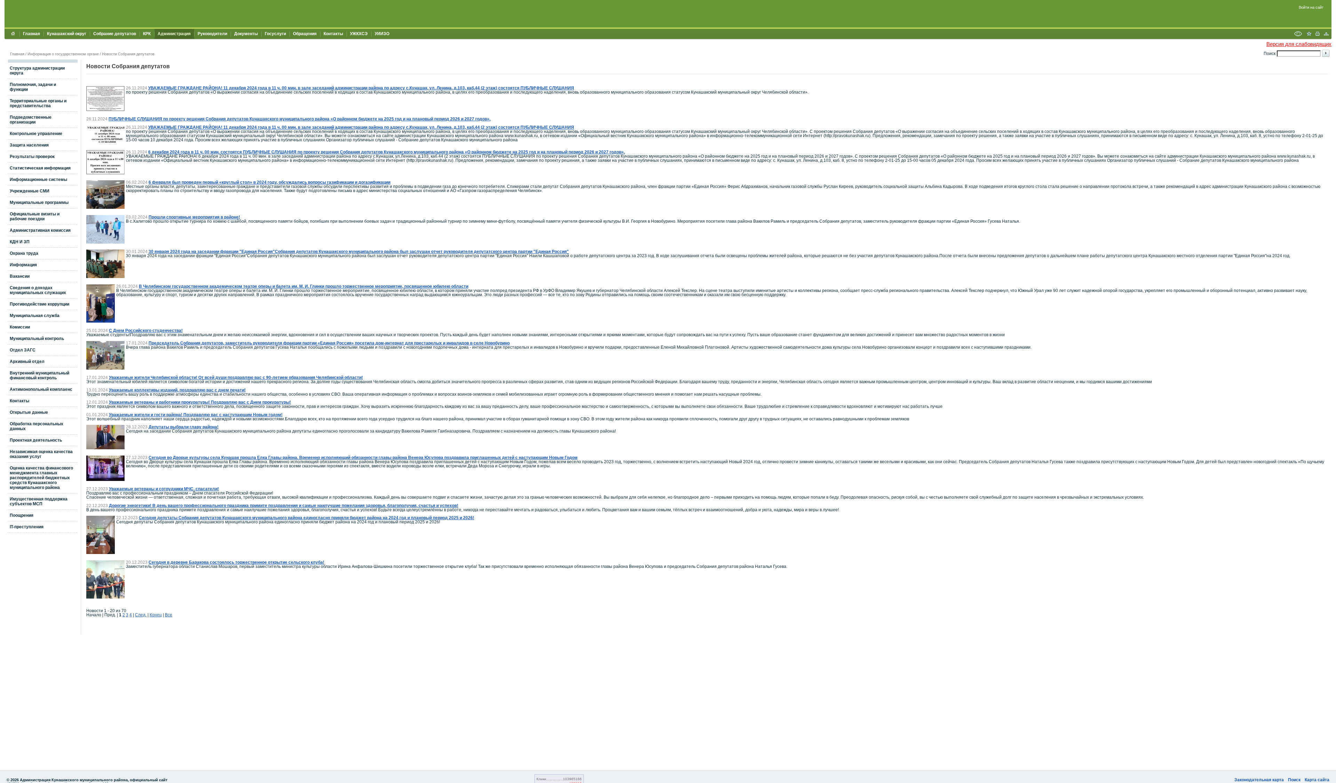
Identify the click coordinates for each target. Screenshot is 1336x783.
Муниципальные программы (39, 202)
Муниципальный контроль (37, 338)
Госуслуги (275, 33)
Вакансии (20, 276)
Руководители (212, 33)
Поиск (1294, 780)
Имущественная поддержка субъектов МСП (38, 501)
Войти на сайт (1311, 7)
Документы (246, 33)
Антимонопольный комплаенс (41, 389)
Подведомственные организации (30, 120)
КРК (147, 33)
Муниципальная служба (34, 315)
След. (140, 615)
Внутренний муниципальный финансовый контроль (39, 375)
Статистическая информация (40, 168)
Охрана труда (24, 253)
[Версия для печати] (1317, 34)
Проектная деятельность (36, 440)
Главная (31, 33)
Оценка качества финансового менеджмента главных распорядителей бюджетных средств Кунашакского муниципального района (41, 478)
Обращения (305, 33)
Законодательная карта (1259, 780)
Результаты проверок (32, 156)
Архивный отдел (27, 361)
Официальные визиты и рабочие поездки (34, 216)
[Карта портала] (1326, 34)
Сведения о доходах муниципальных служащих (38, 290)
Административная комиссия (40, 230)
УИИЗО (382, 33)
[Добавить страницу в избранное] (1308, 34)
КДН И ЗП (20, 241)
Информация (23, 264)
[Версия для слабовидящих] (1298, 34)
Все (168, 615)
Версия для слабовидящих (1298, 44)
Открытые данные (29, 412)
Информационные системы (38, 179)
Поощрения (21, 515)
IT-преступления (26, 526)
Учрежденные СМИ (29, 191)
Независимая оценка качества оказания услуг (41, 454)
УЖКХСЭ (359, 33)
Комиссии (20, 327)
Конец (156, 615)
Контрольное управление (36, 133)
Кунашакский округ (66, 33)
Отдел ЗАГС (22, 350)
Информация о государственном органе (63, 54)
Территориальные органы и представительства (38, 103)
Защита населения (29, 145)
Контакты (333, 33)
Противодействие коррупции (39, 304)
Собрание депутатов (114, 33)
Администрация (174, 33)
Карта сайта (1317, 780)
